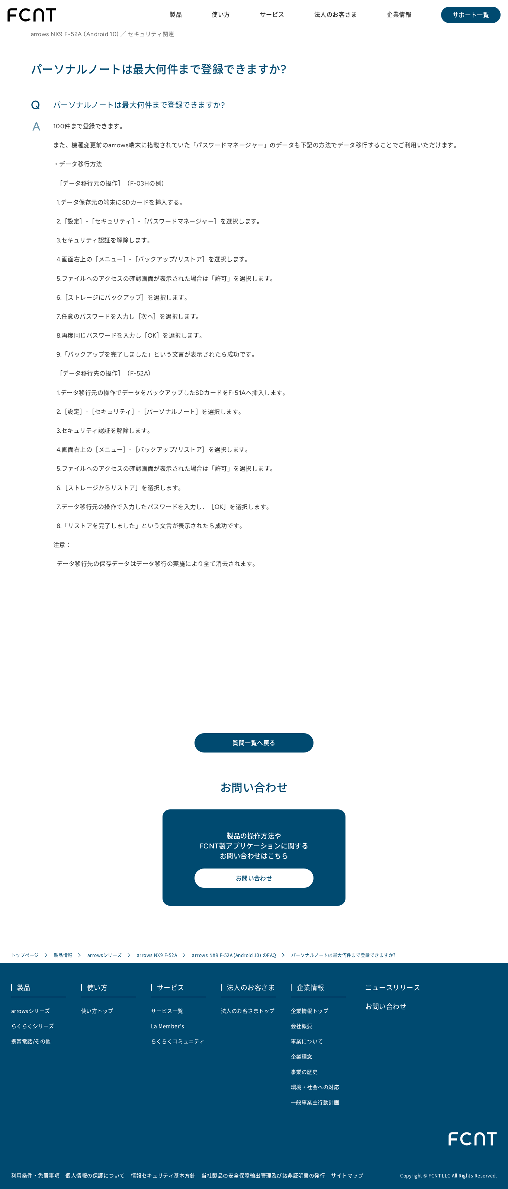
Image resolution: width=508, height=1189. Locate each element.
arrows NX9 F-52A (157, 955)
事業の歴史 (304, 1071)
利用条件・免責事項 (35, 1175)
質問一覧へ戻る (253, 743)
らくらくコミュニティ (178, 1041)
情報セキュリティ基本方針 (163, 1175)
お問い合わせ (254, 878)
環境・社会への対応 (315, 1086)
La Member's (167, 1026)
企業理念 (301, 1056)
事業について (307, 1041)
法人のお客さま (335, 14)
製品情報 (63, 955)
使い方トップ (97, 1010)
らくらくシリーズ (32, 1026)
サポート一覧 (471, 15)
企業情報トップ (309, 1010)
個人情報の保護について (95, 1175)
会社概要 (301, 1026)
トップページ (25, 955)
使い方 (221, 14)
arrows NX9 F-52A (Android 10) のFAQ (234, 955)
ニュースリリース (392, 987)
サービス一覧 (167, 1010)
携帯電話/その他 (31, 1041)
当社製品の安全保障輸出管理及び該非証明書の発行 (263, 1175)
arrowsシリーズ (104, 955)
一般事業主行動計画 (315, 1102)
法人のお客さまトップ (248, 1010)
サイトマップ (347, 1175)
